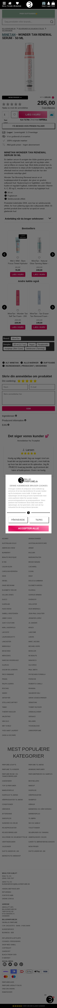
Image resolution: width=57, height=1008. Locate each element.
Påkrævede (18, 520)
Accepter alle (28, 528)
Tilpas (39, 520)
